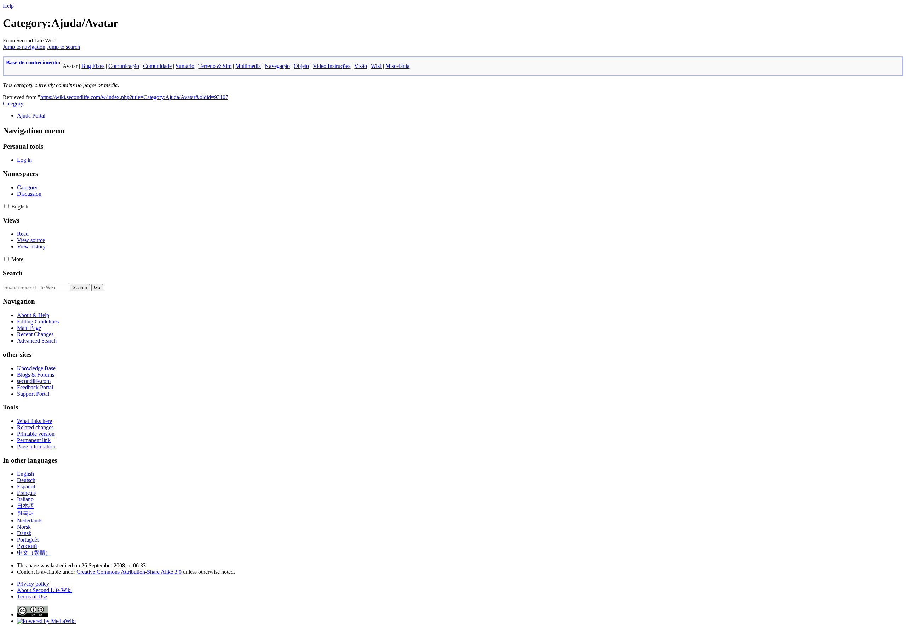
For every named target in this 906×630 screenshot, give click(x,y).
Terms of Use (32, 597)
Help (8, 6)
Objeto (301, 66)
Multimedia (248, 66)
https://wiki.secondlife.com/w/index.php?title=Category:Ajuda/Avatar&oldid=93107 (134, 97)
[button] (6, 206)
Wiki (376, 66)
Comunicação (123, 66)
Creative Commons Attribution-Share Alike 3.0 (129, 572)
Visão (360, 66)
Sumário (185, 66)
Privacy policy (33, 584)
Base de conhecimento (32, 62)
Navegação (277, 66)
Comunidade (157, 66)
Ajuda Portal (31, 116)
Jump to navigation (24, 47)
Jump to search (63, 47)
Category (13, 104)
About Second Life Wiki (44, 590)
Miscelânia (397, 66)
